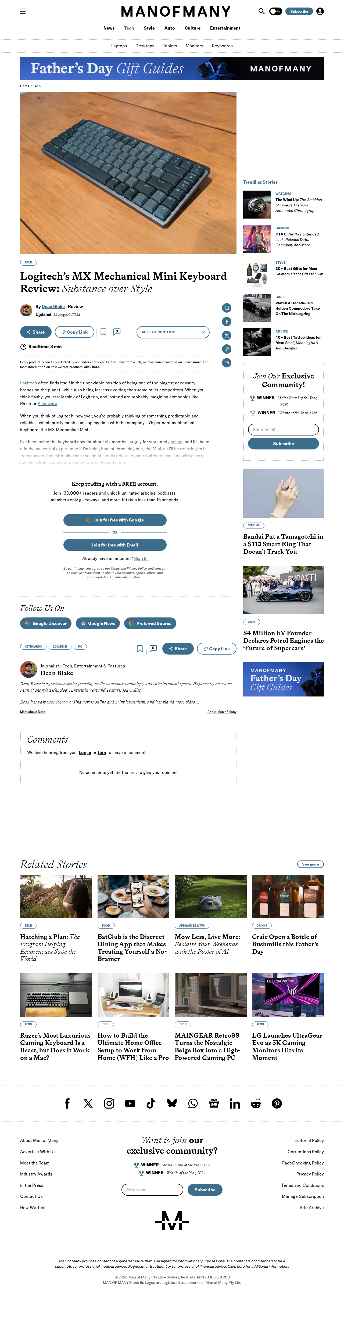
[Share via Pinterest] (229, 236)
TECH (28, 262)
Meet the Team (34, 1163)
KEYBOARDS (33, 646)
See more (310, 864)
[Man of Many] (172, 1220)
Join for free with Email (115, 545)
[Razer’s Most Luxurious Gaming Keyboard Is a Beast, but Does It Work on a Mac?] (56, 995)
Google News (101, 623)
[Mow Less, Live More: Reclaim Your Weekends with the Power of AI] (211, 896)
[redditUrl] (256, 1103)
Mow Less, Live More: (208, 944)
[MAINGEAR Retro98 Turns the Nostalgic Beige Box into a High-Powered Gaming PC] (211, 995)
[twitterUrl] (88, 1103)
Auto (169, 28)
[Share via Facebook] (229, 212)
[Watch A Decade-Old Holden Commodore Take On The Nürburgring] (257, 308)
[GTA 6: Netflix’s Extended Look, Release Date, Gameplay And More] (257, 239)
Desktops (144, 45)
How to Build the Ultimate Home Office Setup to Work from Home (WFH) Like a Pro (133, 1046)
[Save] (103, 332)
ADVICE (281, 331)
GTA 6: (297, 239)
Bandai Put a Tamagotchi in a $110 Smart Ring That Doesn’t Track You (283, 544)
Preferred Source (154, 623)
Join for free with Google (119, 520)
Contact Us (31, 1196)
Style (149, 28)
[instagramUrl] (109, 1103)
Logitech (28, 382)
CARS (280, 297)
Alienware (47, 403)
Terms (115, 568)
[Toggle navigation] (25, 11)
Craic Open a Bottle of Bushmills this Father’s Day (285, 944)
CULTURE (254, 525)
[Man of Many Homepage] (175, 11)
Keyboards (222, 45)
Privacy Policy (136, 568)
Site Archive (312, 1207)
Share (39, 332)
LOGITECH (60, 646)
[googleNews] (214, 1103)
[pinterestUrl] (277, 1103)
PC (80, 646)
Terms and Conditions (302, 1185)
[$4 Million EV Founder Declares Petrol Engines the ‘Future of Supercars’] (283, 590)
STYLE (280, 262)
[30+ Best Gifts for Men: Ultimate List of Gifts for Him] (257, 273)
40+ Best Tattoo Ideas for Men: (298, 343)
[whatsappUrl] (193, 1103)
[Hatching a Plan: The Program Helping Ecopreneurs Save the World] (56, 896)
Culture (192, 28)
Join (102, 752)
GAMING (282, 228)
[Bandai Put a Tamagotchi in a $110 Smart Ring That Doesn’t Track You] (283, 493)
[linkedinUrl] (235, 1103)
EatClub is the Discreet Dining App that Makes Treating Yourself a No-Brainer (132, 948)
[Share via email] (226, 362)
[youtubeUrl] (130, 1103)
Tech (129, 28)
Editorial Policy (309, 1140)
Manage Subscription (303, 1196)
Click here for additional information (258, 1266)
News (108, 28)
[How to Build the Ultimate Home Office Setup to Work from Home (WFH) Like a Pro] (134, 995)
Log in (85, 752)
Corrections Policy (306, 1151)
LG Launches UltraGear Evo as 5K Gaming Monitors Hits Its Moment (287, 1046)
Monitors (194, 45)
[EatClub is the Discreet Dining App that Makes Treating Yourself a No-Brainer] (134, 896)
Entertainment (225, 28)
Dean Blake (53, 306)
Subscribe (299, 11)
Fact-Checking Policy (303, 1163)
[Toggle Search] (262, 11)
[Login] (320, 11)
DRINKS (262, 925)
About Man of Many (221, 712)
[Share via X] (229, 224)
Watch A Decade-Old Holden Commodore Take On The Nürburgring (297, 308)
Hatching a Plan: (50, 948)
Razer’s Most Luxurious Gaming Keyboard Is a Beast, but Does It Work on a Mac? (55, 1046)
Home (24, 86)
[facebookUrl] (67, 1103)
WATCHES (283, 194)
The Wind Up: (298, 205)
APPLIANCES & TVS (192, 925)
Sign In (141, 558)
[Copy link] (229, 247)
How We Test (33, 1207)
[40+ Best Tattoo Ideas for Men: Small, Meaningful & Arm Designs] (257, 342)
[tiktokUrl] (151, 1103)
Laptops (119, 45)
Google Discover (50, 623)
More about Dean (33, 712)
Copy (77, 332)
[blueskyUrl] (172, 1103)
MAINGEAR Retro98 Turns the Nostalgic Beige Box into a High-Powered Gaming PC (207, 1046)
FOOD (106, 925)
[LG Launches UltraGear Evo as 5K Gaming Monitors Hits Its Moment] (288, 995)
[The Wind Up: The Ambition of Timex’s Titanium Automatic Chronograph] (257, 205)
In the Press (31, 1185)
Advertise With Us (38, 1151)
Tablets (170, 45)
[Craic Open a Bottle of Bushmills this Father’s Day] (288, 896)
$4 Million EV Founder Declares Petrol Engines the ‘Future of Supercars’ (283, 640)
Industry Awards (36, 1174)
